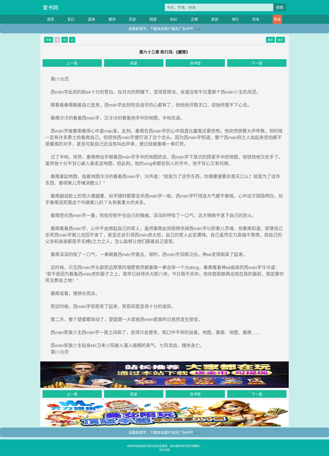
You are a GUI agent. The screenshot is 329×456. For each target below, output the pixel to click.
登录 (277, 19)
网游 (153, 19)
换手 (270, 40)
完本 (255, 19)
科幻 (173, 19)
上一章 (72, 63)
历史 (132, 19)
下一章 (257, 63)
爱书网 (50, 7)
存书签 (195, 63)
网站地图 (164, 450)
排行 (235, 19)
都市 (112, 19)
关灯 (280, 40)
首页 (50, 19)
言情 (194, 19)
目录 (133, 63)
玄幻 (71, 19)
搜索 (279, 7)
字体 (48, 40)
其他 (214, 19)
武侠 (91, 19)
